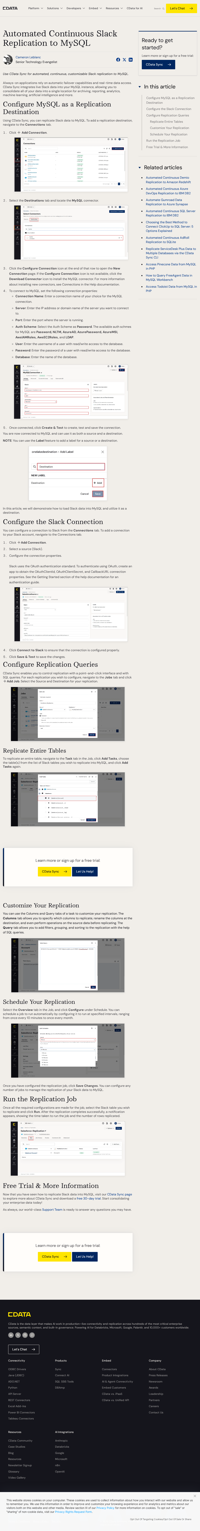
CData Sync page (119, 1194)
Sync (58, 1369)
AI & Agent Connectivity (117, 1381)
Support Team (52, 1210)
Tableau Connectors (21, 1418)
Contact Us (156, 1412)
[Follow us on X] (124, 60)
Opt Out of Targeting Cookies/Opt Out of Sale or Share (160, 1519)
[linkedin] (11, 1335)
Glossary (13, 1471)
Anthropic (61, 1440)
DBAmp (60, 1387)
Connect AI (62, 1375)
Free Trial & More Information (167, 147)
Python (12, 1387)
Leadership (156, 1394)
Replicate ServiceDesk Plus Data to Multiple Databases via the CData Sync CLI (171, 253)
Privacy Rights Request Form (73, 1511)
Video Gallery (17, 1477)
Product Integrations (115, 1375)
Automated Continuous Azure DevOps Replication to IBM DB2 (168, 191)
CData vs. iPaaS (112, 1394)
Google (59, 1453)
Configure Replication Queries (167, 115)
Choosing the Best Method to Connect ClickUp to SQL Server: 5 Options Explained (169, 226)
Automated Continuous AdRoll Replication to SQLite (167, 240)
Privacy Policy (105, 1507)
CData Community (20, 1440)
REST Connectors (19, 1400)
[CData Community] (32, 1335)
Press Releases (158, 1375)
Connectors (109, 1369)
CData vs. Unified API (115, 1400)
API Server (14, 1394)
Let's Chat (177, 8)
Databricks (62, 1446)
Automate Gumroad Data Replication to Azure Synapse (167, 202)
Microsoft (61, 1459)
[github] (25, 1335)
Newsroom (155, 1381)
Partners (154, 1400)
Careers (154, 1406)
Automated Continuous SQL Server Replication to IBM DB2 (171, 213)
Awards (153, 1387)
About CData (157, 1369)
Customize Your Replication (169, 128)
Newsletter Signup (20, 1465)
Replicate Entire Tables (166, 122)
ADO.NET (14, 1381)
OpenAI (59, 1471)
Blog (11, 1453)
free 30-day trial (89, 1198)
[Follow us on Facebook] (118, 60)
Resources (14, 1459)
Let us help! (85, 871)
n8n (57, 1465)
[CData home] (13, 8)
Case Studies (16, 1446)
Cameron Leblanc (28, 57)
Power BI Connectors (21, 1412)
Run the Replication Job (163, 141)
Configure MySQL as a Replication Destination (170, 100)
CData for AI (134, 8)
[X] (18, 1335)
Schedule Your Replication (168, 134)
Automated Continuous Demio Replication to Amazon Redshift (168, 180)
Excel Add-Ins (17, 1406)
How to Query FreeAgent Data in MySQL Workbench (169, 277)
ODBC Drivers (17, 1369)
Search (157, 8)
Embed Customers (114, 1387)
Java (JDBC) (16, 1375)
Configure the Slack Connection (168, 109)
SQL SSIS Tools (64, 1381)
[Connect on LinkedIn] (131, 60)
